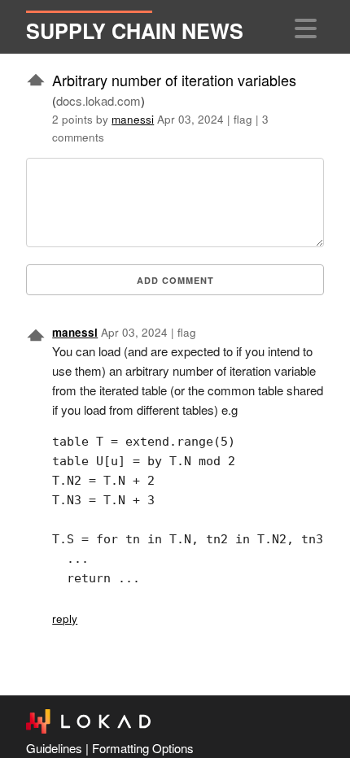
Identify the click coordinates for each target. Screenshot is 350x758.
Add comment (175, 280)
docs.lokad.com (98, 100)
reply (64, 618)
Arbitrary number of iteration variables (174, 79)
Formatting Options (143, 747)
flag (243, 119)
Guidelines (54, 747)
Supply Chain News (134, 31)
